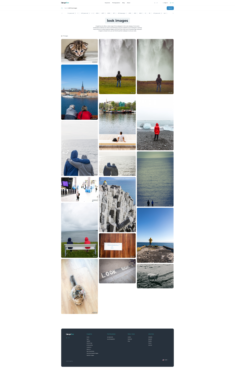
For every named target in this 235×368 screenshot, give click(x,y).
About (128, 2)
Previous (62, 13)
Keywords (107, 2)
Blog (123, 2)
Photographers (116, 2)
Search (170, 8)
